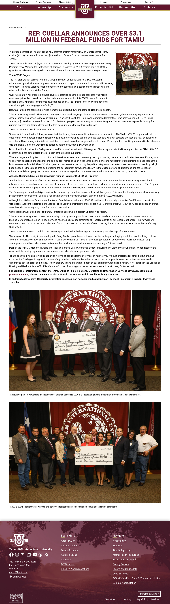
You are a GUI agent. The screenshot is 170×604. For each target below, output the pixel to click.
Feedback (155, 599)
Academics (66, 7)
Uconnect (104, 2)
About (21, 7)
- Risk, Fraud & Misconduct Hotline (136, 578)
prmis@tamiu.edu (18, 274)
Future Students (20, 2)
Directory (126, 599)
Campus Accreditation (124, 583)
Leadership (43, 7)
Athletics (149, 7)
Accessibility (119, 540)
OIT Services (68, 564)
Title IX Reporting (122, 550)
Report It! (117, 545)
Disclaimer (110, 599)
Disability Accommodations (75, 569)
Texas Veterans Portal (124, 559)
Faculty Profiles (121, 564)
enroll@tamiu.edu (18, 572)
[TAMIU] (84, 17)
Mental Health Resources (126, 555)
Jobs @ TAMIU (120, 573)
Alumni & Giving (66, 2)
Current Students (43, 2)
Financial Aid (104, 7)
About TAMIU (68, 540)
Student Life (126, 7)
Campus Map (19, 576)
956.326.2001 (16, 568)
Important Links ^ (149, 593)
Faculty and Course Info (125, 569)
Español (141, 599)
